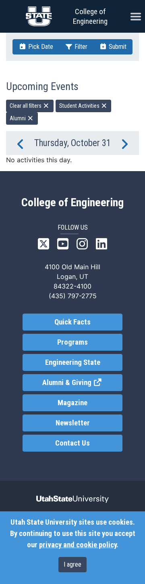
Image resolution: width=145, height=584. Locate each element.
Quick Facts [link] (72, 322)
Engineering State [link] (72, 362)
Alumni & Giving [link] (82, 382)
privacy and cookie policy (77, 544)
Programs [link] (72, 342)
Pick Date (40, 46)
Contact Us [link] (72, 443)
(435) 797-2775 (73, 296)
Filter (80, 46)
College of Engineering (90, 16)
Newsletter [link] (73, 423)
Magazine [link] (72, 402)
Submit (116, 46)
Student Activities (80, 106)
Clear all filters (26, 106)
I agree (72, 564)
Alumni (18, 118)
